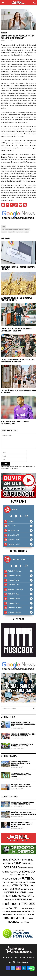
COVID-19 (8, 863)
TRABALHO (30, 915)
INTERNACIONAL (20, 885)
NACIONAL (3, 32)
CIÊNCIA (30, 860)
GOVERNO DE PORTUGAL (14, 882)
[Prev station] (21, 516)
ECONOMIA (28, 871)
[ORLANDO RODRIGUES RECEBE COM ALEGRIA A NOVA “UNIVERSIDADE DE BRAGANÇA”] (5, 825)
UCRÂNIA (30, 918)
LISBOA (16, 889)
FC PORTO (22, 875)
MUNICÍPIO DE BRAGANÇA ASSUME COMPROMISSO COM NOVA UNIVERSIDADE (23, 813)
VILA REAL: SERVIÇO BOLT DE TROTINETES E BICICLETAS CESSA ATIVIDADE (21, 775)
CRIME (17, 863)
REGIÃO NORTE (11, 904)
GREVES (25, 882)
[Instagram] (18, 968)
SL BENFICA (28, 911)
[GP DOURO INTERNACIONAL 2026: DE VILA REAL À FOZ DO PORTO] (5, 746)
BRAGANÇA (15, 859)
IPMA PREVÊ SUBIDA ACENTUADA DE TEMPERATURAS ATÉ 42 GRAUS (18, 391)
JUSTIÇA (8, 889)
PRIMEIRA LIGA (24, 899)
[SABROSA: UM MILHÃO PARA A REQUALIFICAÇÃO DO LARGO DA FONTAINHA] (5, 764)
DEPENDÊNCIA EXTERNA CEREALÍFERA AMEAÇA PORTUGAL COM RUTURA (16, 299)
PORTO (30, 895)
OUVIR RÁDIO (18, 501)
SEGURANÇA (29, 908)
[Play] (16, 516)
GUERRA (32, 882)
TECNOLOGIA (21, 915)
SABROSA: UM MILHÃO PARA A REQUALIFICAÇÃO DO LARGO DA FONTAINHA (20, 763)
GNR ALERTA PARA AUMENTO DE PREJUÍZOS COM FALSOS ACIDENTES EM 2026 (23, 724)
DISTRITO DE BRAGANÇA (11, 872)
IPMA (32, 886)
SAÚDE (13, 908)
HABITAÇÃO (12, 232)
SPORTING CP (9, 914)
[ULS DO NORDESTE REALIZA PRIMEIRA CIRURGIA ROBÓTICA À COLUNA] (5, 804)
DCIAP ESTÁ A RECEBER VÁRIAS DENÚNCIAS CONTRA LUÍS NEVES (18, 268)
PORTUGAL (9, 900)
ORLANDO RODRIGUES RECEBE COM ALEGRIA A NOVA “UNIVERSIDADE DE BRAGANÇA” (22, 824)
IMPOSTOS (6, 886)
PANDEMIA (20, 892)
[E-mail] (29, 968)
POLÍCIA (30, 892)
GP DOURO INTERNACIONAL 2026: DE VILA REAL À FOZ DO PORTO (22, 745)
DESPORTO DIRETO (26, 868)
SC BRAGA (21, 908)
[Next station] (10, 516)
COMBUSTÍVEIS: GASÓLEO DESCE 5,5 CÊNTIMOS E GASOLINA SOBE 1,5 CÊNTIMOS (17, 330)
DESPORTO (12, 867)
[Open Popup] (26, 516)
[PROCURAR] (34, 708)
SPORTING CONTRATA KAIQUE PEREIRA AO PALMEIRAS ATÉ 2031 (15, 422)
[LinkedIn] (24, 968)
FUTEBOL (28, 878)
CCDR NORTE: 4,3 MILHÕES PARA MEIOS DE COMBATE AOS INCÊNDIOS (23, 735)
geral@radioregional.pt (18, 962)
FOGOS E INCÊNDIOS (11, 879)
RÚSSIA (5, 908)
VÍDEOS (26, 922)
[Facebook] (8, 968)
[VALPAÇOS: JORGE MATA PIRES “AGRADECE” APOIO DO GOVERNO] (5, 787)
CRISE (24, 863)
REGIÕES (28, 904)
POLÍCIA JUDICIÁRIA (10, 896)
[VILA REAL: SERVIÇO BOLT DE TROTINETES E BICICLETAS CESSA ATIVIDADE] (5, 775)
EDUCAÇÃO (13, 875)
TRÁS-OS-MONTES (14, 918)
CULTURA (30, 863)
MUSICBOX (18, 619)
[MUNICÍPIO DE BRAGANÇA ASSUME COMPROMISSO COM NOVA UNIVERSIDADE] (5, 814)
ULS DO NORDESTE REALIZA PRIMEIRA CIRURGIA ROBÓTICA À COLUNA (22, 803)
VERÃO (26, 232)
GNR (3, 882)
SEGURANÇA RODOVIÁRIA (12, 912)
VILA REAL (13, 921)
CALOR (3, 226)
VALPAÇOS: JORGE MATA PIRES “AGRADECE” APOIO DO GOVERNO (21, 786)
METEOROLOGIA (27, 889)
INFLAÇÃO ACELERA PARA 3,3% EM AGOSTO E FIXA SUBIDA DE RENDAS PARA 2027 (18, 361)
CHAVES (24, 860)
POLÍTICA (21, 896)
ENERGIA (4, 232)
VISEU (21, 922)
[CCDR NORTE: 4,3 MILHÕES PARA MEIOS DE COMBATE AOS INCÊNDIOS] (5, 736)
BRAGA (5, 860)
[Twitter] (13, 968)
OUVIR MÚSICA (18, 551)
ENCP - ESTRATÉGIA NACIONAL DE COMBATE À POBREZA (15, 229)
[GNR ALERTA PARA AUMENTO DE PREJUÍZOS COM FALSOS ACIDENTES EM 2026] (5, 724)
